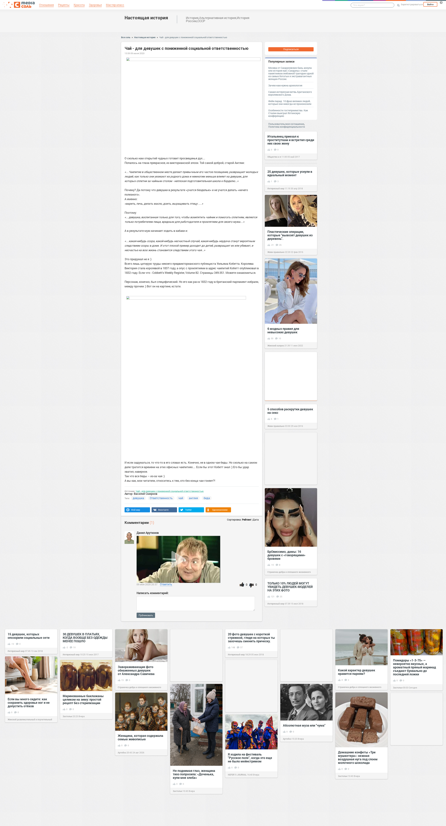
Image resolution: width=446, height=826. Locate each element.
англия (193, 498)
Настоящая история (146, 18)
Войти (430, 4)
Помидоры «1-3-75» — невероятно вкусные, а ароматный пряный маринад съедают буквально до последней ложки (414, 667)
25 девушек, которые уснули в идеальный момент (289, 173)
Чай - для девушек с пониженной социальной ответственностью (193, 37)
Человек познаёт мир (293, 796)
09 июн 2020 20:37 (147, 584)
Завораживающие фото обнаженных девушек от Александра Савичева (136, 670)
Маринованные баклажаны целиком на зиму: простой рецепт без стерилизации (83, 699)
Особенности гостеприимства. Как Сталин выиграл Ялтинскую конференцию (288, 113)
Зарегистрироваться (412, 4)
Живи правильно (275, 252)
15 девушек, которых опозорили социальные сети (28, 635)
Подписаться (291, 49)
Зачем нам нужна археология (285, 85)
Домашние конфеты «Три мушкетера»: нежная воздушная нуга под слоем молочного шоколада (358, 757)
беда (207, 498)
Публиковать (146, 615)
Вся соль (125, 37)
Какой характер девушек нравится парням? (356, 671)
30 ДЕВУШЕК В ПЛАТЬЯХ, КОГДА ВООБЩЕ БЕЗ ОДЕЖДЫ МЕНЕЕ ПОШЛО (85, 637)
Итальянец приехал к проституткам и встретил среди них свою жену (290, 140)
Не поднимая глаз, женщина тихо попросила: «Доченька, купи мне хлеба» (194, 774)
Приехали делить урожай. (82, 792)
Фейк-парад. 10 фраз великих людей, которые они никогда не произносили (289, 102)
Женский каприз (275, 345)
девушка (138, 498)
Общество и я (274, 156)
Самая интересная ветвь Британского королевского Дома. (290, 93)
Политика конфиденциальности (286, 126)
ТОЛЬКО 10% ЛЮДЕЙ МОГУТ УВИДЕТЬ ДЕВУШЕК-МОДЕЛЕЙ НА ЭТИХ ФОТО (290, 586)
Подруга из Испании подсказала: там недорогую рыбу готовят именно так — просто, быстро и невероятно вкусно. (139, 800)
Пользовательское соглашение (286, 124)
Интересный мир (275, 188)
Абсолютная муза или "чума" (304, 725)
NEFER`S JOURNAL (237, 774)
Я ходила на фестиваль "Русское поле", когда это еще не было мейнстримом (250, 758)
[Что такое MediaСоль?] (441, 2)
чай (180, 498)
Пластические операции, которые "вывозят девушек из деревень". (290, 235)
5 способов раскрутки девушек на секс (290, 410)
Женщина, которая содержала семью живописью (140, 737)
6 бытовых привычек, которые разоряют (306, 781)
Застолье (397, 687)
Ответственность (161, 498)
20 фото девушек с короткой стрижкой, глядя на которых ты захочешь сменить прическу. (251, 637)
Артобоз (287, 738)
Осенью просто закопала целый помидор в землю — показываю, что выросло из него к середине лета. (28, 766)
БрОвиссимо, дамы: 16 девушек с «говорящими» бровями (286, 555)
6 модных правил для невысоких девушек (283, 330)
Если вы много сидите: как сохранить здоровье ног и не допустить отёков (29, 702)
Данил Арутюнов (148, 532)
